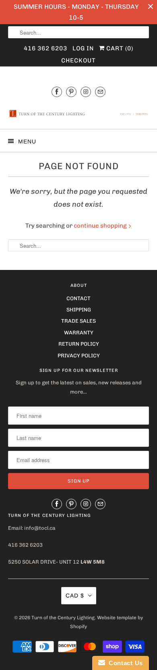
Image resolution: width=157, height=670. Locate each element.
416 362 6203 (45, 48)
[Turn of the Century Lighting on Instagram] (86, 92)
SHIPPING (78, 310)
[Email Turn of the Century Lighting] (100, 92)
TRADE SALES (78, 321)
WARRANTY (78, 333)
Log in (83, 48)
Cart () (119, 48)
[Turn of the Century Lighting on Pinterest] (71, 92)
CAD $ (75, 595)
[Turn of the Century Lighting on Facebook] (57, 92)
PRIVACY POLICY (79, 356)
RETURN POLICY (78, 344)
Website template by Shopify (106, 622)
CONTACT (78, 298)
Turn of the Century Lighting (63, 617)
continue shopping (101, 225)
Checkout (78, 60)
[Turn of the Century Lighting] (78, 114)
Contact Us (124, 663)
